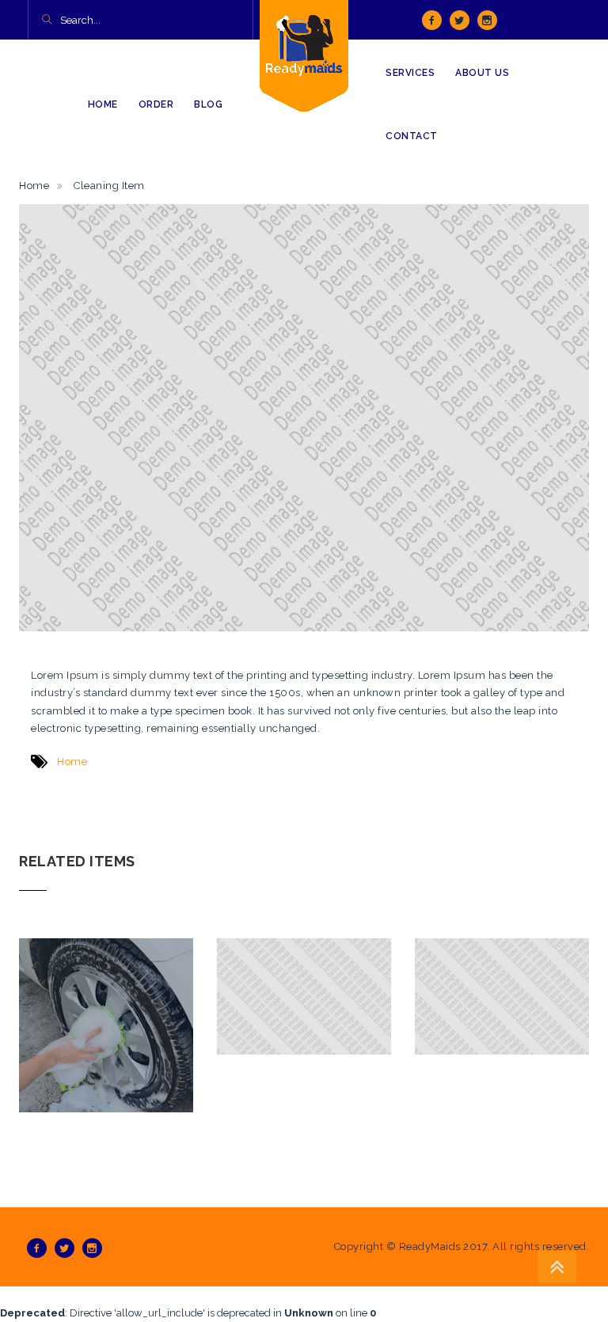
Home (34, 185)
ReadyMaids (430, 1246)
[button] (46, 20)
